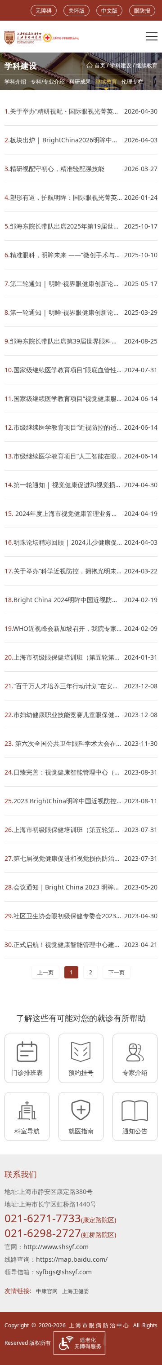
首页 (99, 65)
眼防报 (142, 10)
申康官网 (47, 1291)
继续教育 (147, 65)
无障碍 (44, 10)
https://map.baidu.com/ (72, 1259)
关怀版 (76, 10)
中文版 (109, 10)
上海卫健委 (75, 1291)
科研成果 (80, 81)
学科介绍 (15, 81)
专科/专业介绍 (48, 81)
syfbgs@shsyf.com (64, 1272)
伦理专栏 (132, 81)
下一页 (116, 972)
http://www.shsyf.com (56, 1246)
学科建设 (120, 65)
